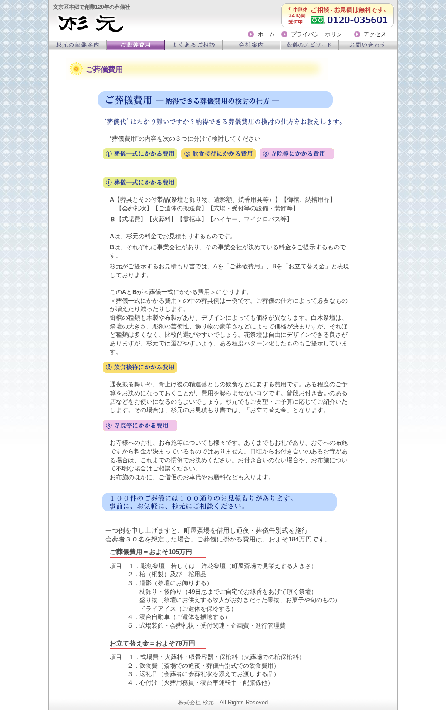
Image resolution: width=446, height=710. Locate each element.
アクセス (375, 34)
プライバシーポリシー (319, 34)
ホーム (266, 34)
